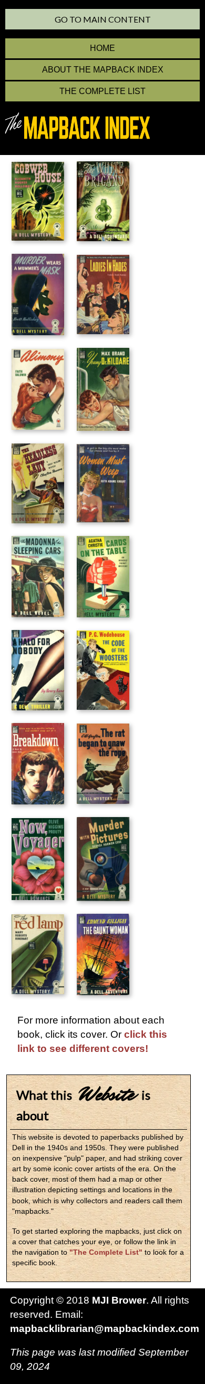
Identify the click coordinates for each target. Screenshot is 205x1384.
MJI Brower (119, 1300)
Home (102, 48)
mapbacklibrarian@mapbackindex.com (104, 1328)
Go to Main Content (103, 19)
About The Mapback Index (102, 69)
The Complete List (102, 91)
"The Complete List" (105, 1252)
